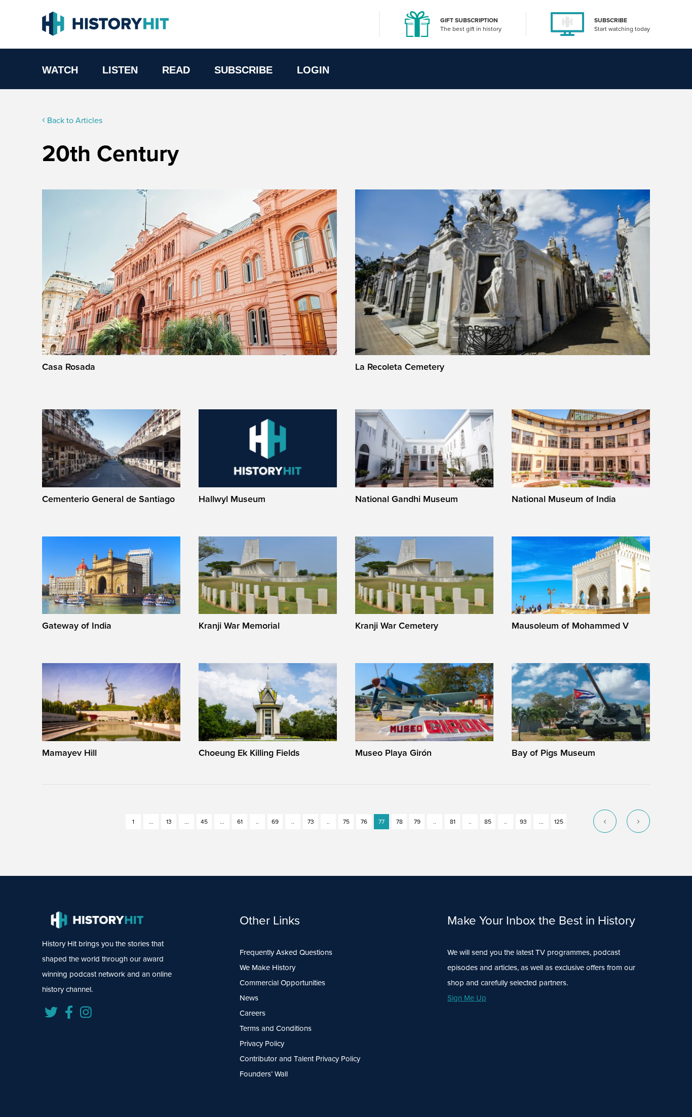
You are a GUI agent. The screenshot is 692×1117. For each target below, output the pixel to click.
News (249, 998)
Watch (60, 69)
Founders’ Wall (264, 1074)
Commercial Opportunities (282, 982)
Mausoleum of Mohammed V (570, 625)
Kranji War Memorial (239, 625)
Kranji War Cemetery (396, 625)
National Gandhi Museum (406, 499)
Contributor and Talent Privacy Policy (300, 1058)
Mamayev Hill (69, 752)
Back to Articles (73, 120)
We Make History (267, 967)
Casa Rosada (68, 366)
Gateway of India (76, 625)
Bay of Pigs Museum (553, 752)
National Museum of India (564, 499)
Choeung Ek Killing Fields (249, 752)
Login (313, 69)
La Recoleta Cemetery (399, 366)
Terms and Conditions (276, 1028)
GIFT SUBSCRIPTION (469, 20)
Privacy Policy (262, 1043)
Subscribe (243, 69)
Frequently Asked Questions (286, 952)
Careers (252, 1013)
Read (176, 69)
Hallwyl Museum (232, 499)
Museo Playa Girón (393, 752)
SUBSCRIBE (610, 20)
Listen (120, 69)
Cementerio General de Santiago (108, 499)
